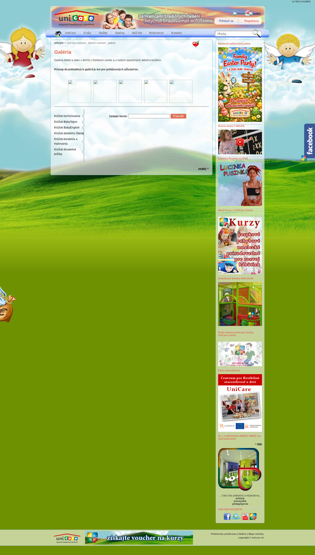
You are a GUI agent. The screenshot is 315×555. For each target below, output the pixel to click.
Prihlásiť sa (226, 21)
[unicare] (253, 519)
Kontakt (176, 33)
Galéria (120, 33)
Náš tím (137, 33)
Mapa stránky (256, 534)
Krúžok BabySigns (65, 121)
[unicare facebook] (227, 519)
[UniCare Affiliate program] (139, 543)
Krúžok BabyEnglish (67, 127)
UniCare (70, 33)
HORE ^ (203, 169)
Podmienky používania (224, 534)
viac (259, 443)
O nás (87, 33)
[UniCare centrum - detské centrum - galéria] (196, 46)
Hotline (243, 534)
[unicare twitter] (236, 519)
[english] (255, 13)
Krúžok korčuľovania (67, 116)
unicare (59, 43)
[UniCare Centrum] (67, 543)
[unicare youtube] (245, 519)
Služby (103, 33)
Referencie (156, 33)
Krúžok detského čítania (69, 133)
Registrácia (251, 21)
